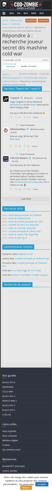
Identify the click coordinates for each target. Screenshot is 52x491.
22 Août (39, 98)
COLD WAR (7, 391)
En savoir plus (26, 484)
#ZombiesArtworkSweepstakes (29, 182)
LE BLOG (6, 414)
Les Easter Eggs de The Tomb (27, 270)
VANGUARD (7, 387)
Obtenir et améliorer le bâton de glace (30, 275)
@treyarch (28, 98)
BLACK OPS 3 (8, 405)
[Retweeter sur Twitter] (17, 125)
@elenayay (15, 139)
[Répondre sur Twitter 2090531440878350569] (11, 146)
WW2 (33, 13)
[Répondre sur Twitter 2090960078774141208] (11, 117)
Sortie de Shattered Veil (19, 218)
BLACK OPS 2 (8, 410)
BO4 (26, 13)
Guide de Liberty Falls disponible (23, 234)
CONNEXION (43, 21)
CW (18, 13)
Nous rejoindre (9, 431)
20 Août (13, 132)
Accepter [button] (42, 484)
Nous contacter (9, 435)
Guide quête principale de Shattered (25, 215)
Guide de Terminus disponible (22, 228)
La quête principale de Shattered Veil (32, 258)
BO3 (42, 13)
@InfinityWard (16, 104)
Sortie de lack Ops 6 (17, 237)
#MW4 (33, 104)
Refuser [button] (26, 487)
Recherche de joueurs (11, 78)
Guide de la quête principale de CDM (25, 221)
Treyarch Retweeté (27, 125)
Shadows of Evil (25, 254)
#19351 (45, 60)
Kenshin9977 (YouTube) (13, 466)
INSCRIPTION (31, 21)
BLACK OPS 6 (8, 382)
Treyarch (14, 98)
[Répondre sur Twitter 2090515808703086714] (11, 189)
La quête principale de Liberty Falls (24, 231)
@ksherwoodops (37, 129)
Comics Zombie (9, 470)
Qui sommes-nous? (11, 449)
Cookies (6, 445)
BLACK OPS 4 (8, 396)
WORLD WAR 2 (9, 400)
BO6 (12, 13)
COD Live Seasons (19, 158)
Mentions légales (10, 440)
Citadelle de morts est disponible (23, 224)
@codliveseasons (40, 158)
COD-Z (5, 20)
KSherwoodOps (17, 129)
